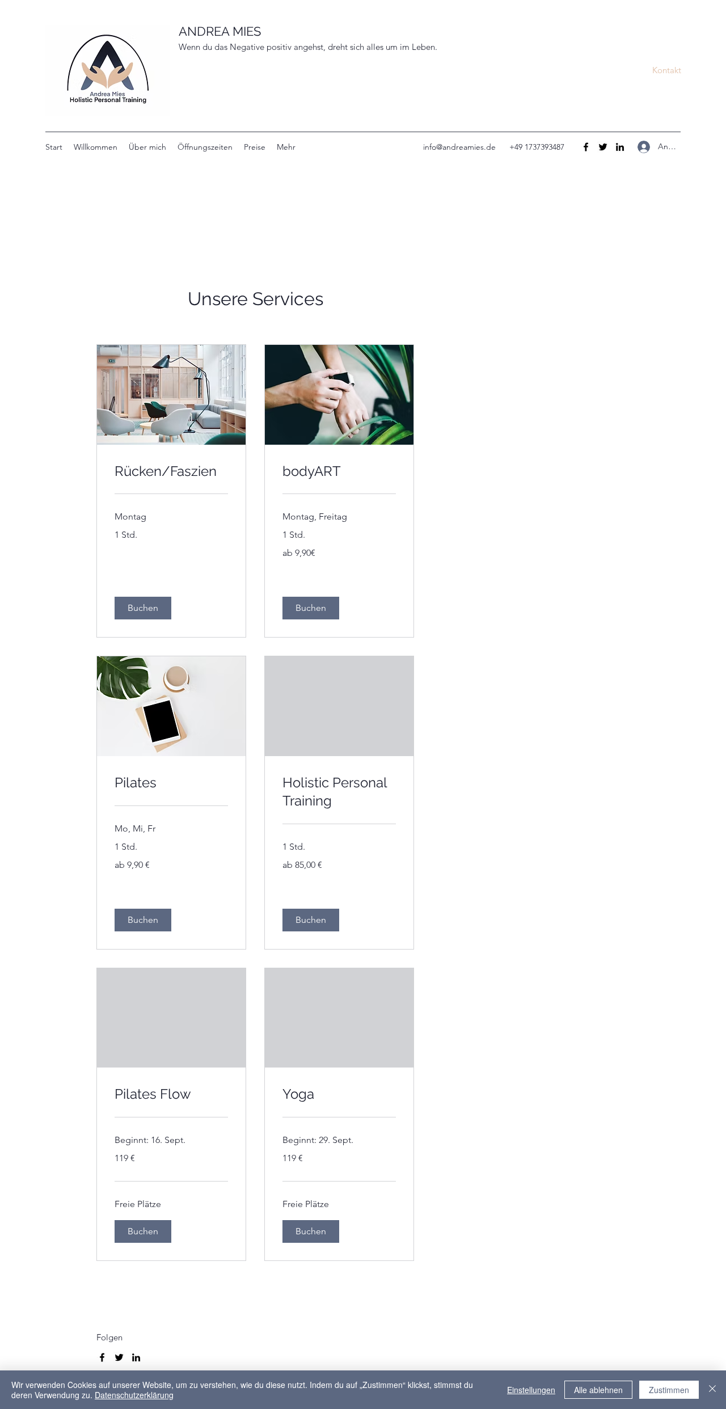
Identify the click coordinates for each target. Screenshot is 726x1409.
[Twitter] (603, 147)
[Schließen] (712, 1390)
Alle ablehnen (598, 1389)
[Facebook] (586, 147)
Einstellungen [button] (531, 1389)
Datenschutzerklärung (134, 1394)
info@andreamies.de (459, 147)
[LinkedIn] (620, 147)
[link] (171, 471)
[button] (666, 70)
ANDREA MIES (220, 31)
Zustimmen (669, 1389)
